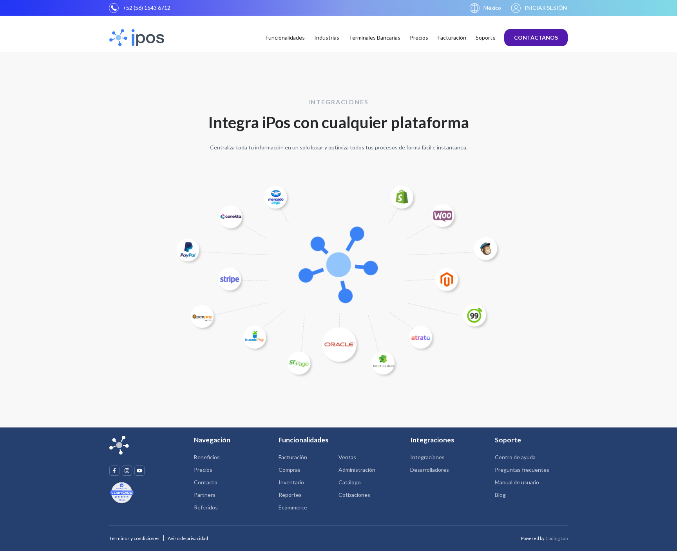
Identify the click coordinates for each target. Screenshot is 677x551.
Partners (204, 494)
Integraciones (427, 457)
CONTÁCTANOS (536, 37)
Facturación (452, 37)
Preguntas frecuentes (522, 469)
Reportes (290, 494)
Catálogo (349, 482)
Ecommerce (293, 507)
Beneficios (207, 457)
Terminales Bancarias (374, 37)
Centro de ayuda (515, 457)
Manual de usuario (517, 482)
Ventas (347, 457)
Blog (500, 494)
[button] (485, 8)
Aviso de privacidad (188, 538)
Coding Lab (556, 538)
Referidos (206, 507)
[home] (138, 38)
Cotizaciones (354, 494)
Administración (356, 469)
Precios (419, 37)
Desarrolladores (429, 469)
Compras (289, 469)
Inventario (291, 482)
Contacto (205, 482)
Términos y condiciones (134, 538)
